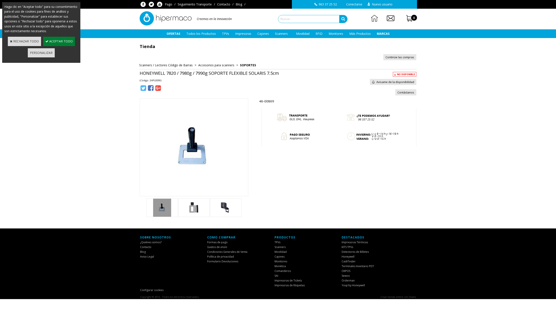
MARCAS (383, 34)
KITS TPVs (347, 247)
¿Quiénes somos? (151, 242)
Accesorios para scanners (216, 65)
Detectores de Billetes (355, 252)
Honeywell (348, 256)
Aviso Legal (147, 256)
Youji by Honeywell (353, 285)
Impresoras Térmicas (355, 242)
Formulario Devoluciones (222, 261)
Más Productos (360, 34)
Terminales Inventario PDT (358, 266)
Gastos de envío (217, 247)
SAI (276, 276)
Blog (239, 4)
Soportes (248, 65)
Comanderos (283, 271)
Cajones (263, 34)
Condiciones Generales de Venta (227, 252)
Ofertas (173, 34)
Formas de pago (217, 242)
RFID (319, 34)
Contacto (223, 4)
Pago (168, 4)
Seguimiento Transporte (195, 4)
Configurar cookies (152, 290)
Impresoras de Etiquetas (290, 285)
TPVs (225, 34)
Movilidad (302, 34)
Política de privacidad (220, 256)
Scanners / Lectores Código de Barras (166, 65)
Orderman (348, 280)
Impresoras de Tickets (288, 280)
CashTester (349, 261)
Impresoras (243, 34)
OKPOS (346, 271)
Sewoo (346, 276)
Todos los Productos (201, 34)
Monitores (336, 34)
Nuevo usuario (382, 4)
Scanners (281, 34)
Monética (280, 266)
